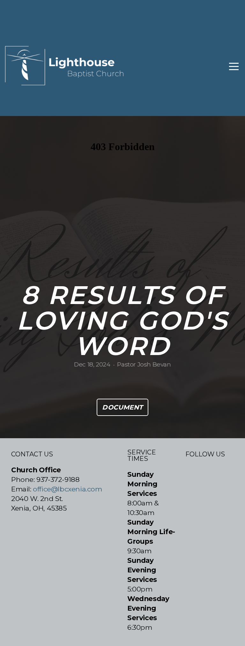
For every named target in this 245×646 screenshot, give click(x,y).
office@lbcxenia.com (67, 489)
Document (122, 407)
